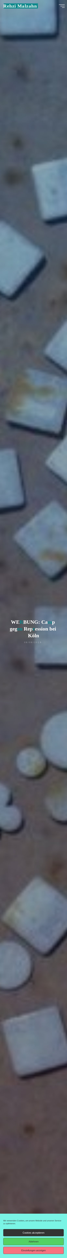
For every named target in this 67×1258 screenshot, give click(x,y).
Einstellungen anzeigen (33, 1250)
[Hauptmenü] (62, 6)
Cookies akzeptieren (33, 1232)
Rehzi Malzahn (20, 6)
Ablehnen (34, 1241)
